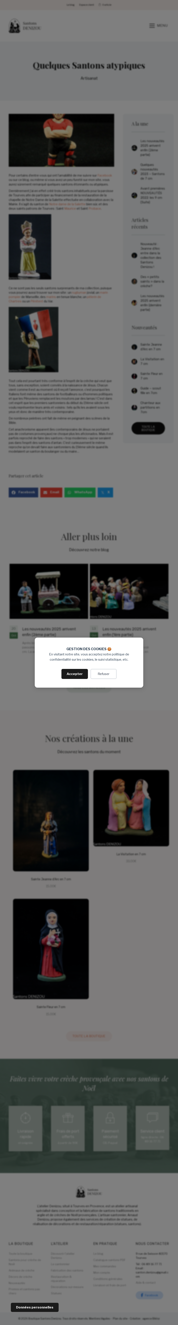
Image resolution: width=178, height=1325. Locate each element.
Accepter (75, 674)
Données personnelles (34, 1307)
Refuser (103, 674)
